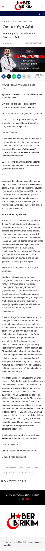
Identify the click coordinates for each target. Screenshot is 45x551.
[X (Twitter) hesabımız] (23, 499)
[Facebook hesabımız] (19, 499)
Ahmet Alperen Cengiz (34, 43)
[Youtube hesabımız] (27, 499)
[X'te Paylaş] (8, 76)
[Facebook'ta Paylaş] (3, 76)
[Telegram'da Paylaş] (19, 76)
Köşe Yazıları (9, 473)
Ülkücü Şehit (25, 473)
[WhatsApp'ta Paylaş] (14, 76)
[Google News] (39, 78)
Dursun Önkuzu (34, 467)
